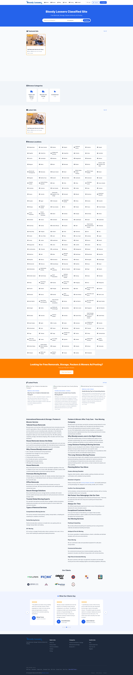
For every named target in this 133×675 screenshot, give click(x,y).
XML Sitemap (99, 672)
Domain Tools (59, 669)
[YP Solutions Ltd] (32, 577)
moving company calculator (87, 482)
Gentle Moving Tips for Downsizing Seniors (93, 391)
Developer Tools (46, 669)
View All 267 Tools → (72, 669)
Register (96, 2)
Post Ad (104, 2)
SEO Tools (53, 669)
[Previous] (27, 612)
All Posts (105, 382)
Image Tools (39, 669)
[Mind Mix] (87, 577)
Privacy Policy (53, 644)
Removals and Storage (74, 644)
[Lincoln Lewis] (32, 584)
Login (89, 2)
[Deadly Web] (60, 577)
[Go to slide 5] (67, 627)
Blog (59, 2)
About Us (52, 642)
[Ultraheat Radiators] (73, 577)
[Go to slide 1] (62, 627)
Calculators (34, 669)
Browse (53, 2)
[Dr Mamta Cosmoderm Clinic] (46, 584)
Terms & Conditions (54, 646)
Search (87, 20)
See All (105, 31)
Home (46, 2)
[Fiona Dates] (46, 577)
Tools (65, 2)
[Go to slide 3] (65, 627)
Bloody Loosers (45, 672)
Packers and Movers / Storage (76, 642)
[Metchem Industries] (73, 584)
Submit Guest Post (93, 644)
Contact (78, 2)
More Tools (65, 669)
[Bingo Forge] (59, 585)
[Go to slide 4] (66, 627)
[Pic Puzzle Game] (100, 577)
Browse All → (72, 646)
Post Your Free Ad (66, 372)
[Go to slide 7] (70, 627)
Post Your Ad (92, 646)
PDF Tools (28, 669)
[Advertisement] (66, 69)
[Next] (105, 612)
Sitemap (93, 672)
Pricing (71, 2)
